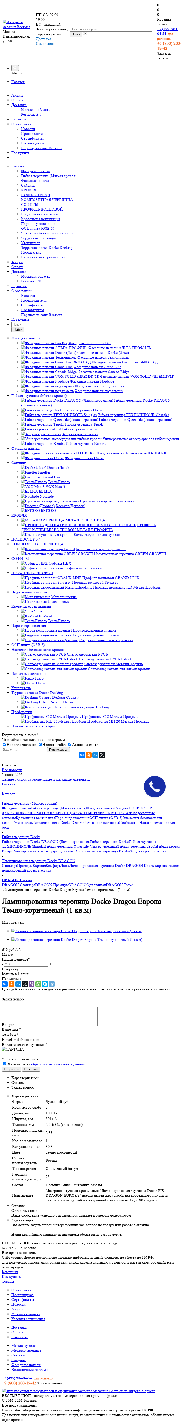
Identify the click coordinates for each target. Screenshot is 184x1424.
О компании (22, 124)
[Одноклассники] (89, 755)
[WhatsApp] (38, 984)
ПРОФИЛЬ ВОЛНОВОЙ (42, 209)
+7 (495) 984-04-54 (17, 1378)
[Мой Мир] (95, 755)
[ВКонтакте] (82, 755)
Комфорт (53, 865)
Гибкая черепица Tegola (137, 846)
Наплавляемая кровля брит (43, 257)
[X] (102, 755)
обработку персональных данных (58, 1064)
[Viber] (31, 984)
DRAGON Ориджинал (87, 884)
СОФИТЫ (29, 204)
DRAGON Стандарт (18, 884)
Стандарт (9, 865)
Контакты (20, 1337)
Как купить (11, 1276)
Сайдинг (28, 185)
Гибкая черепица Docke (109, 841)
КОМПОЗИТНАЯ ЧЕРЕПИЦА (47, 199)
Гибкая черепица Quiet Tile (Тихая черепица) (81, 846)
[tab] (97, 1077)
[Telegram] (52, 984)
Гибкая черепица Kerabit (110, 851)
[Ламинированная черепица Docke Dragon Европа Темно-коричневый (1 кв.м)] (77, 931)
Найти (17, 329)
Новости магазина (22, 744)
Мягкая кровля (24, 1345)
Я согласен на (47, 1064)
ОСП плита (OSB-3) (37, 228)
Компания (10, 1272)
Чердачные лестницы (38, 238)
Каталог (18, 82)
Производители (34, 133)
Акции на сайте (85, 744)
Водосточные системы (39, 214)
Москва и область (35, 109)
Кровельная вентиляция (40, 219)
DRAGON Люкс (119, 884)
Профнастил (31, 252)
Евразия (39, 865)
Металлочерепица (26, 1350)
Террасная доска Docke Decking (47, 247)
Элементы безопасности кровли (47, 233)
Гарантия (19, 119)
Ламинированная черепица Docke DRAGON (106, 865)
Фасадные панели (35, 171)
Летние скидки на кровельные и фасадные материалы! (47, 779)
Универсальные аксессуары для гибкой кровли (52, 851)
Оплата (17, 100)
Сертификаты (32, 138)
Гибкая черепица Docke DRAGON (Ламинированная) (46, 841)
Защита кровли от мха (148, 851)
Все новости (12, 769)
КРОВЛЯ (28, 190)
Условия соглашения (28, 1318)
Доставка (19, 105)
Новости (28, 128)
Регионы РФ (31, 114)
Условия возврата (26, 1314)
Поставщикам (32, 143)
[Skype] (45, 984)
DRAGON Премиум (52, 884)
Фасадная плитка (35, 180)
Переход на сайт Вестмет (41, 148)
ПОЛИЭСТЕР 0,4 (35, 195)
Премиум (25, 865)
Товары (8, 1281)
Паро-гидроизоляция (38, 223)
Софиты (18, 1355)
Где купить (20, 152)
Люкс (64, 865)
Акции (17, 95)
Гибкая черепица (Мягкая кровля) (48, 175)
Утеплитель (30, 242)
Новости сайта (54, 744)
